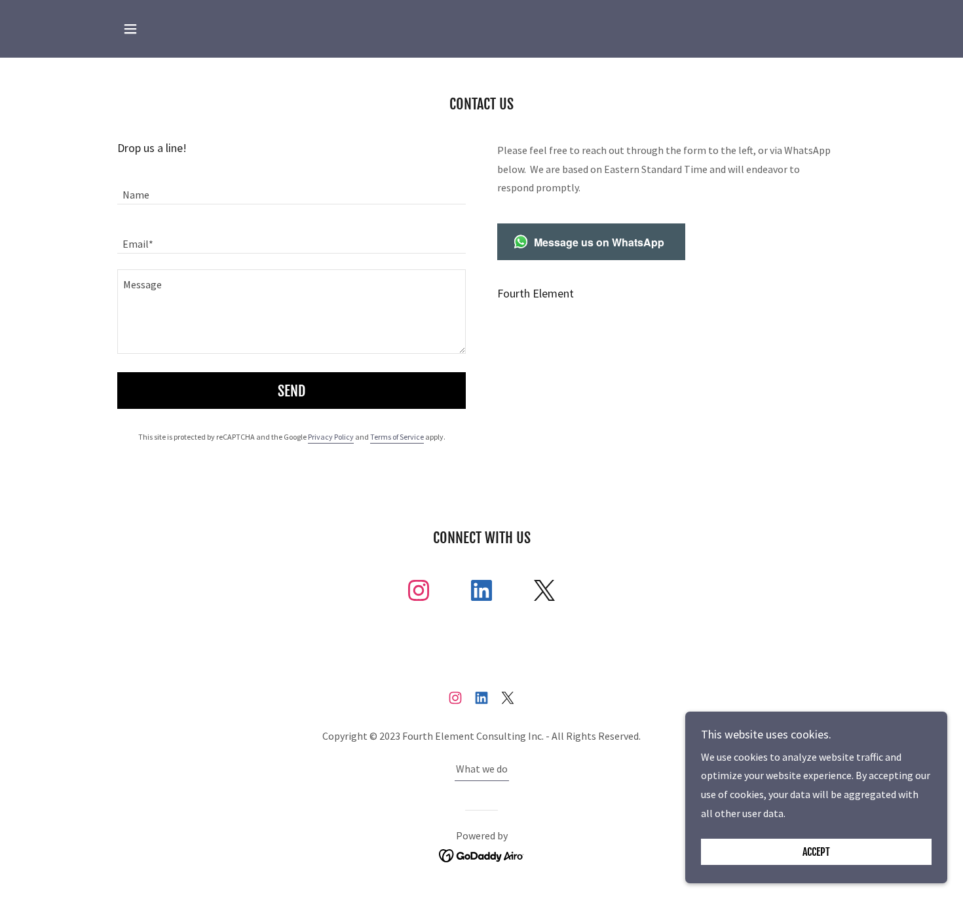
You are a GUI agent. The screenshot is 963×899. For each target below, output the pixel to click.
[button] (130, 29)
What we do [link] (482, 768)
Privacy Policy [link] (331, 437)
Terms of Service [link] (397, 437)
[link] (418, 593)
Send (291, 391)
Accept (816, 851)
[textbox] (291, 187)
